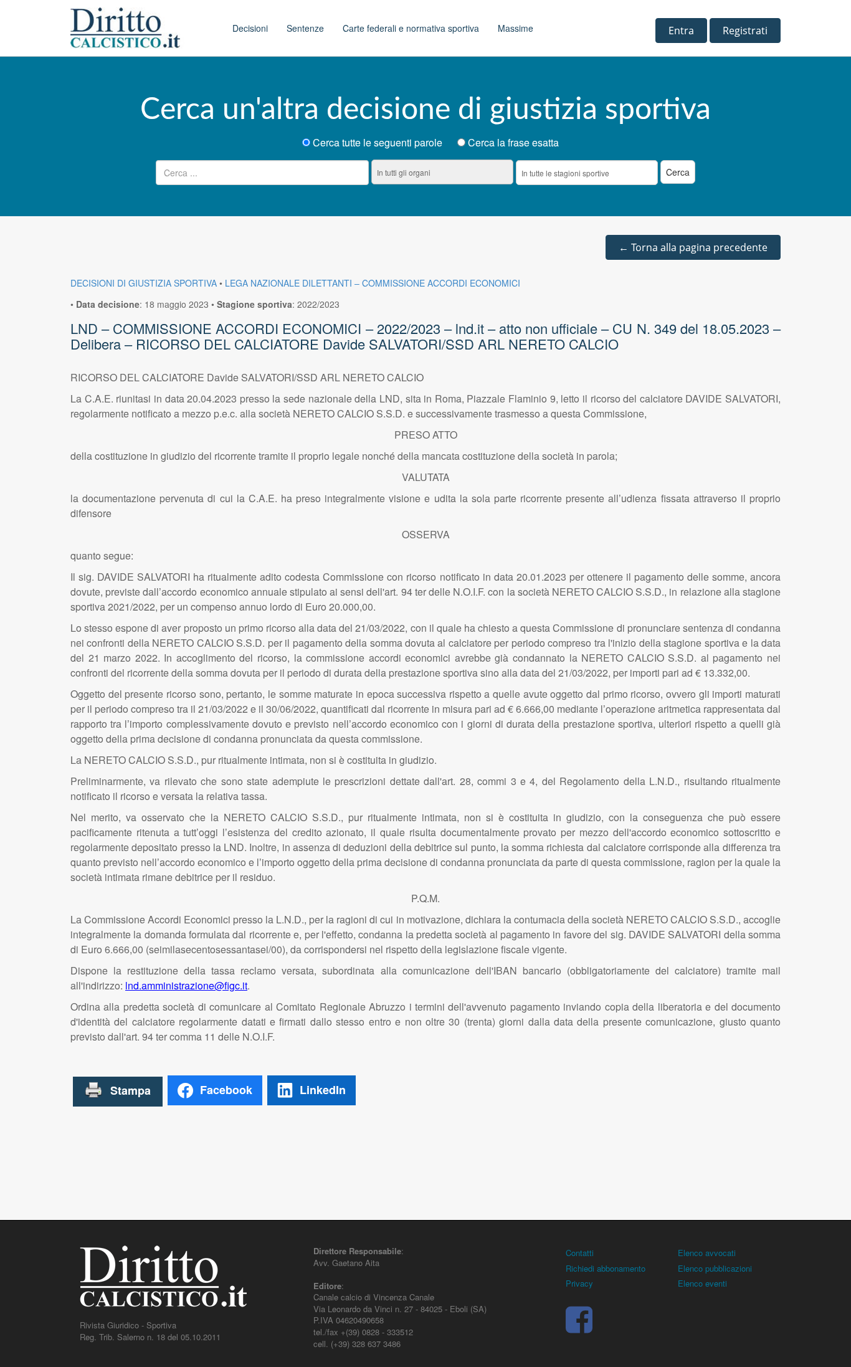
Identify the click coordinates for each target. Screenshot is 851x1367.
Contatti (580, 1253)
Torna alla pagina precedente (693, 247)
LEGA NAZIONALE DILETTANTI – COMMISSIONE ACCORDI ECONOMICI (372, 283)
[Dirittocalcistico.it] (142, 28)
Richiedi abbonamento (605, 1268)
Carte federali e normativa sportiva (411, 28)
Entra (681, 30)
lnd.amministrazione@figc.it (186, 985)
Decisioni (250, 28)
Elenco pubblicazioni (715, 1268)
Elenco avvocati (707, 1253)
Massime (515, 28)
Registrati (745, 30)
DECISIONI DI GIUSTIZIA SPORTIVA (143, 283)
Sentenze (305, 28)
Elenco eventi (702, 1283)
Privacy (579, 1283)
